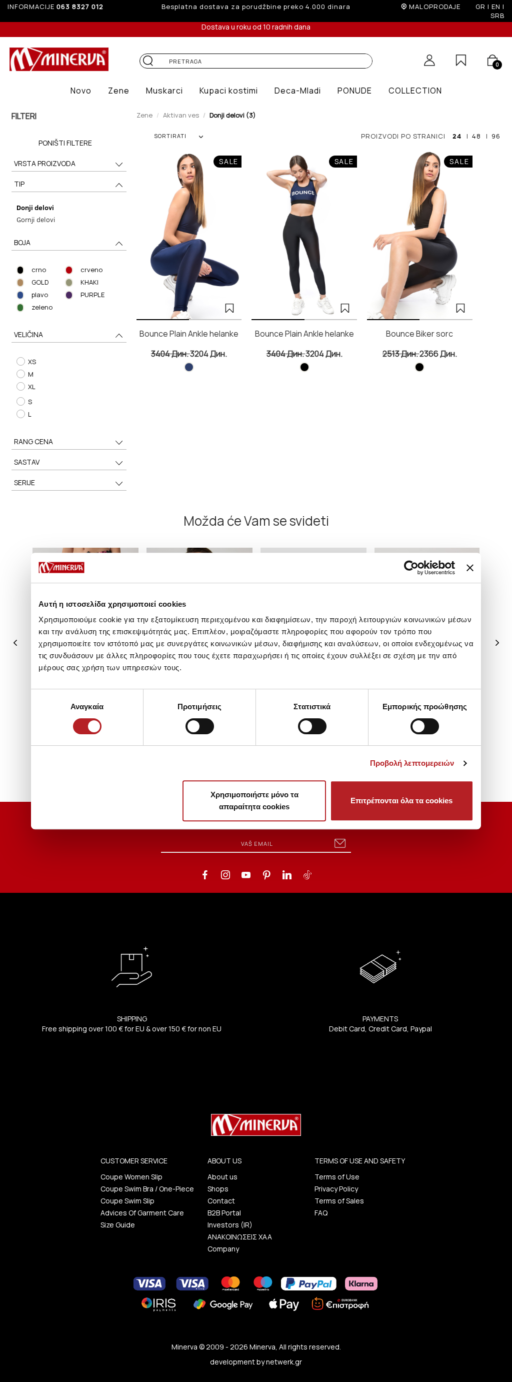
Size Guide (117, 1224)
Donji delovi (35, 207)
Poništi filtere (65, 143)
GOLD (40, 282)
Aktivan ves (181, 115)
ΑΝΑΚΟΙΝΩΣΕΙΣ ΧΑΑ (240, 1236)
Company (223, 1248)
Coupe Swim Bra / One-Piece (147, 1188)
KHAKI (89, 282)
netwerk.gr (284, 1361)
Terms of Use (337, 1176)
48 (476, 136)
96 (496, 136)
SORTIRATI (170, 136)
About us (223, 1176)
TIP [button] (19, 184)
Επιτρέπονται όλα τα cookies (401, 800)
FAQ (321, 1212)
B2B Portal (224, 1212)
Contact (221, 1200)
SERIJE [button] (24, 482)
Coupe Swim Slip (127, 1200)
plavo (40, 294)
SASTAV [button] (27, 462)
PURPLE (92, 294)
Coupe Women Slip (131, 1176)
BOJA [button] (22, 242)
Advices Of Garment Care (142, 1212)
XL (32, 386)
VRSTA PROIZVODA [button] (45, 163)
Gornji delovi (35, 219)
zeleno (42, 307)
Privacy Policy (336, 1188)
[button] (81, 91)
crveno (91, 269)
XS (32, 361)
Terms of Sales (339, 1200)
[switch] (200, 726)
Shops (218, 1188)
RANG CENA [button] (33, 441)
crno (39, 269)
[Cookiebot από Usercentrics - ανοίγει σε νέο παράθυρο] (411, 567)
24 (457, 136)
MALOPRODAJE (434, 6)
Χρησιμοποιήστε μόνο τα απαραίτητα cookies (254, 800)
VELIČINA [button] (28, 334)
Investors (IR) (230, 1224)
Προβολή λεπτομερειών (412, 763)
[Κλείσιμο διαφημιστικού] (470, 567)
